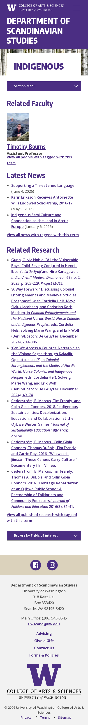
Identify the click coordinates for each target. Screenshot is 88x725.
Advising (44, 633)
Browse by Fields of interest (36, 535)
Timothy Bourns (26, 146)
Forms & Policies (44, 655)
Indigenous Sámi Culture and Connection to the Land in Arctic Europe (39, 220)
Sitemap (64, 717)
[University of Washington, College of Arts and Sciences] (35, 8)
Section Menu (24, 86)
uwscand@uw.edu (44, 624)
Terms (45, 717)
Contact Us (44, 647)
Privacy (26, 717)
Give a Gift (44, 640)
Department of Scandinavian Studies (38, 30)
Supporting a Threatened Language (42, 185)
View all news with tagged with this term (43, 234)
